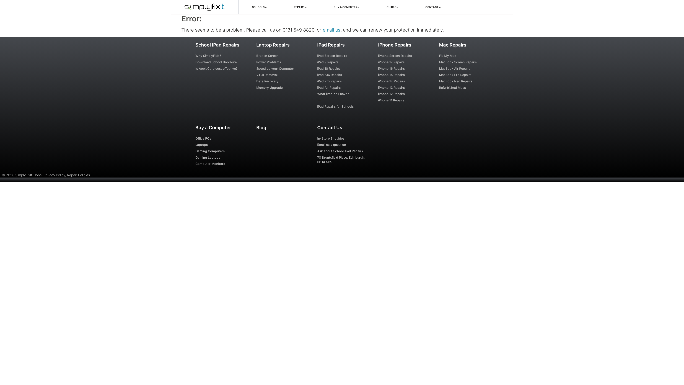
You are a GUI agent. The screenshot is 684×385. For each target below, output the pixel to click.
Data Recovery (267, 81)
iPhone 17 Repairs (391, 62)
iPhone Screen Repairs (395, 56)
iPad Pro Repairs (329, 81)
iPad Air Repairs (329, 87)
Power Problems (268, 62)
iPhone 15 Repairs (391, 75)
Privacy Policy (54, 175)
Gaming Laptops (207, 157)
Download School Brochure (216, 62)
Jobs (38, 175)
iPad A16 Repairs (329, 75)
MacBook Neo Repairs (455, 81)
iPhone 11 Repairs (391, 100)
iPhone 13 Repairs (391, 87)
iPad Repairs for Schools (335, 106)
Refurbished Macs (452, 87)
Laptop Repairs (273, 45)
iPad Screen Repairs (332, 56)
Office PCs (203, 138)
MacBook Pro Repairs (455, 75)
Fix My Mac (447, 56)
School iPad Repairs (217, 45)
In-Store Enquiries (330, 138)
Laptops (201, 145)
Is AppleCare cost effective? (216, 68)
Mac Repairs (452, 45)
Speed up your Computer (275, 68)
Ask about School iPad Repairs (340, 151)
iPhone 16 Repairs (391, 68)
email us (331, 30)
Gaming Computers (210, 151)
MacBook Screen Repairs (458, 62)
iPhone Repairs (394, 45)
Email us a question (331, 145)
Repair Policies (78, 175)
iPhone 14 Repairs (391, 81)
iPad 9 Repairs (327, 62)
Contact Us (329, 127)
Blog (261, 127)
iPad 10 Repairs (328, 68)
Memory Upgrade (269, 87)
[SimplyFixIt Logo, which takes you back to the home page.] (205, 7)
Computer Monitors (210, 164)
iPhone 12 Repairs (391, 94)
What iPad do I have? (333, 94)
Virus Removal (267, 75)
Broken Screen (267, 56)
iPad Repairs (331, 45)
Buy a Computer (213, 127)
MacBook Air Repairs (454, 68)
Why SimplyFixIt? (208, 56)
